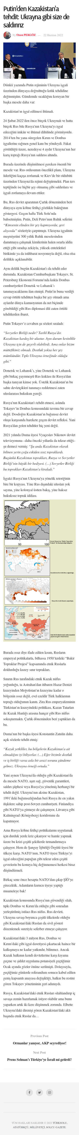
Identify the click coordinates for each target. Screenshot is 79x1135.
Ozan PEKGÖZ (26, 35)
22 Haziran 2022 (53, 35)
